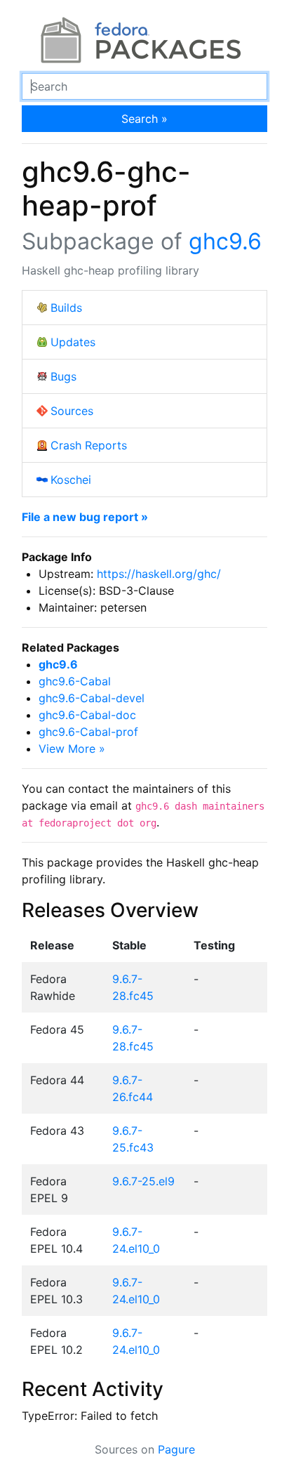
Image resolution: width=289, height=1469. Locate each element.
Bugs (63, 376)
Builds (66, 308)
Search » (144, 119)
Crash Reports (89, 445)
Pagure (176, 1449)
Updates (73, 342)
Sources (72, 411)
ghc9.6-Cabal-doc (87, 715)
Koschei (71, 480)
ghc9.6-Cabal (75, 681)
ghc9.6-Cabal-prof (88, 732)
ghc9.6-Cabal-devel (91, 698)
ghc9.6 (225, 241)
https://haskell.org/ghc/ (159, 574)
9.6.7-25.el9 (143, 1181)
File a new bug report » (85, 517)
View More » (72, 749)
